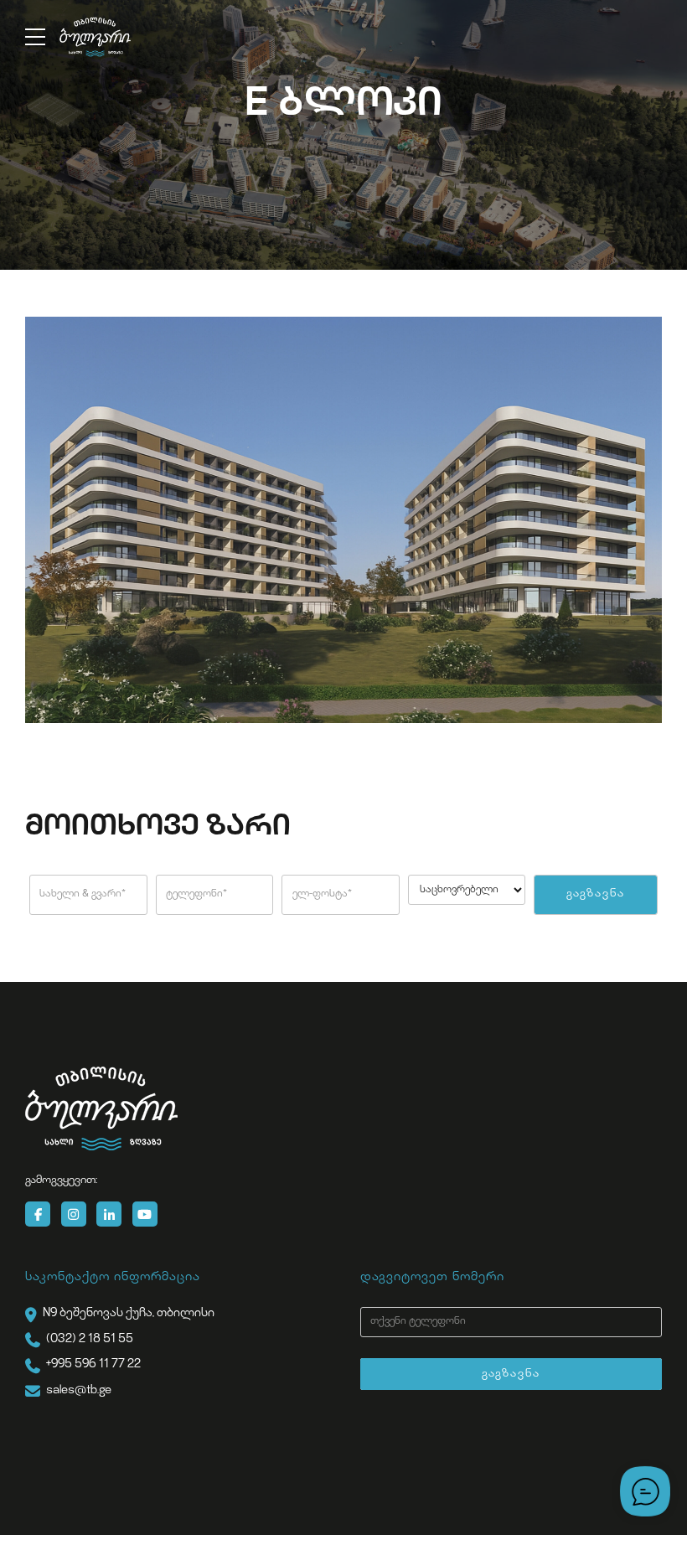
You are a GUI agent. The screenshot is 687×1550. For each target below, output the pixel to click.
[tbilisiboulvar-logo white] (101, 1108)
